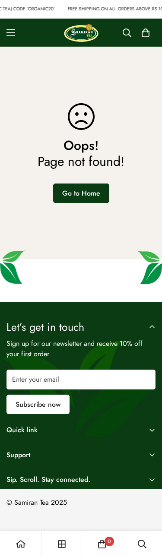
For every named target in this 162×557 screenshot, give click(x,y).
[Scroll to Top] (146, 511)
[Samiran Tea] (81, 33)
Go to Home (81, 193)
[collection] (61, 544)
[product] (21, 544)
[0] (146, 32)
